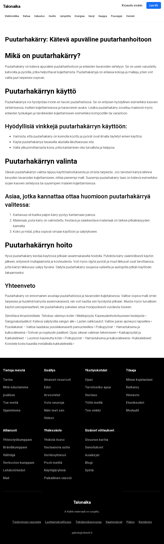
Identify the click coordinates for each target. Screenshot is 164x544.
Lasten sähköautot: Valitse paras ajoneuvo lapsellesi (113, 321)
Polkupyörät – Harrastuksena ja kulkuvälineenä (97, 338)
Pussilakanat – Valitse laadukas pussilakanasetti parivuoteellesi (49, 327)
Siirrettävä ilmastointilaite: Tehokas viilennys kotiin (39, 316)
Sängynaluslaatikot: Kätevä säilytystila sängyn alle (39, 321)
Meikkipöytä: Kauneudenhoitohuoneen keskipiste (111, 316)
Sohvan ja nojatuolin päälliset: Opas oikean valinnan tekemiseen (72, 332)
